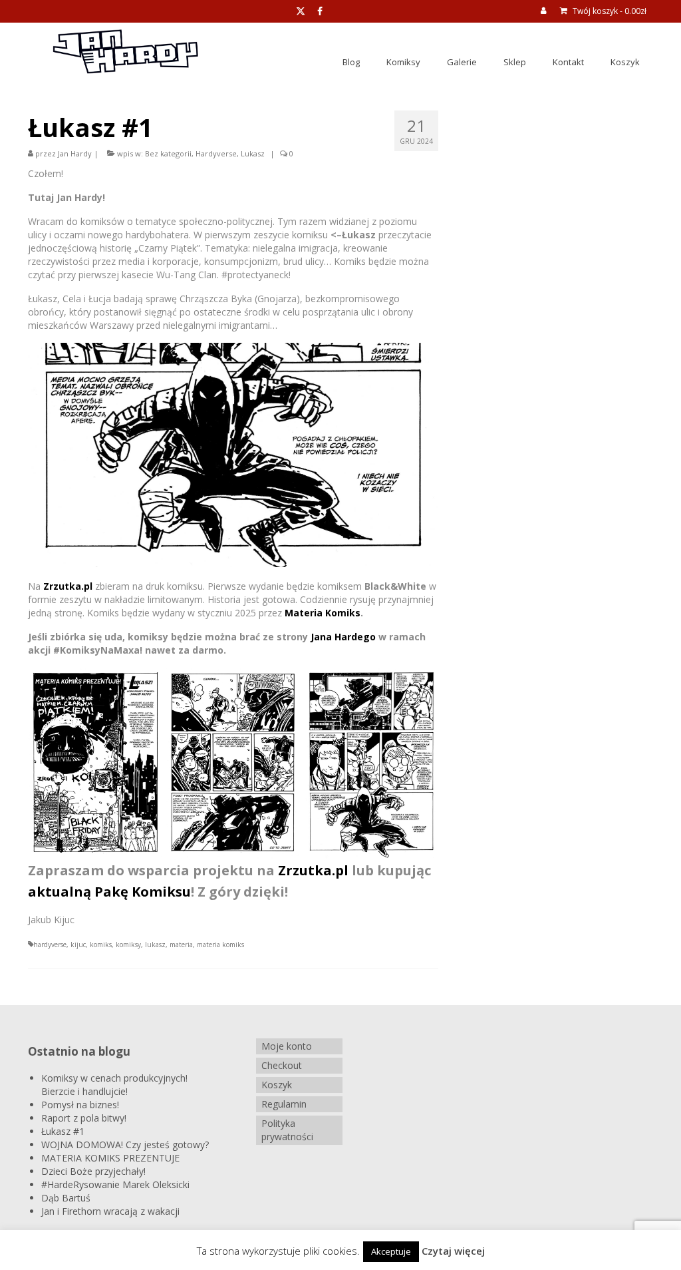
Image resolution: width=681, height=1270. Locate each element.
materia (181, 944)
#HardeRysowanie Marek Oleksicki (115, 1184)
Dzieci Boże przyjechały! (93, 1171)
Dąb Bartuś (65, 1197)
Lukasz (253, 153)
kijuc (78, 944)
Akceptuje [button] (391, 1251)
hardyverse (50, 944)
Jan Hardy (75, 153)
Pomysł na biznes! (80, 1104)
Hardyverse (216, 153)
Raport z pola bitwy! (83, 1118)
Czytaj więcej (453, 1250)
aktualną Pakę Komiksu (109, 892)
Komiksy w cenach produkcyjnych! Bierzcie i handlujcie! (114, 1085)
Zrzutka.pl (67, 586)
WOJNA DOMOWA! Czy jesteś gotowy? (125, 1144)
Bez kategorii (168, 153)
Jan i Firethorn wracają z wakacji (110, 1211)
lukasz (155, 944)
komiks (101, 944)
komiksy (128, 944)
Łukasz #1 (62, 1131)
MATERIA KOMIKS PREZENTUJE (110, 1158)
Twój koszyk (608, 11)
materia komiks (220, 944)
